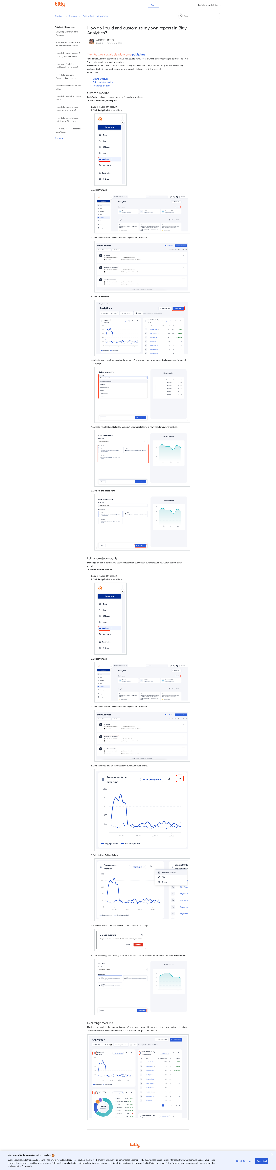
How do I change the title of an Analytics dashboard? (68, 55)
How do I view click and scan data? (68, 98)
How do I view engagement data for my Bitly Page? (67, 120)
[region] (138, 1160)
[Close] (272, 1154)
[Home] (62, 6)
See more (59, 138)
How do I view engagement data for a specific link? (67, 109)
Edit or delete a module (103, 82)
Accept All (262, 1161)
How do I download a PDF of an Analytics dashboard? (68, 44)
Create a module (100, 78)
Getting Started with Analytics (95, 16)
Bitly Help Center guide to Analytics (67, 33)
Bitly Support (60, 16)
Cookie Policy (149, 1163)
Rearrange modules (101, 85)
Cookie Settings (243, 1161)
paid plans (138, 54)
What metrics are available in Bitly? (68, 87)
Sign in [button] (153, 5)
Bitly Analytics (74, 16)
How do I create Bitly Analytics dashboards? (66, 76)
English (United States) (208, 5)
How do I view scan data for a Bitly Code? (68, 130)
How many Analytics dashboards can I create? (67, 66)
